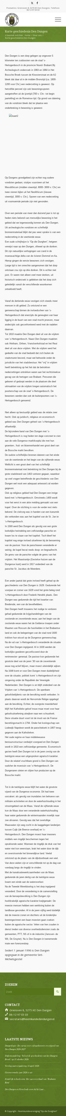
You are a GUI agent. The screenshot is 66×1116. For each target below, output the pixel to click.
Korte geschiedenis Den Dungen (26, 31)
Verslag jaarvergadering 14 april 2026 (22, 1065)
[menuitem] (56, 19)
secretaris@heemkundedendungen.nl (32, 1019)
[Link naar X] (32, 3)
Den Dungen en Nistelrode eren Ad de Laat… (25, 1089)
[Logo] (27, 19)
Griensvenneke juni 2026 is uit (18, 1072)
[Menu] (56, 19)
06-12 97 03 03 (33, 10)
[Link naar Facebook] (37, 3)
